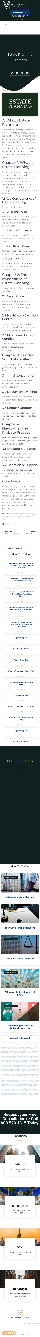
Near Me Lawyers (28, 1046)
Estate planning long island (31, 1089)
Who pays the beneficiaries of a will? (20, 993)
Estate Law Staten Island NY (6, 1080)
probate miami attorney (17, 1057)
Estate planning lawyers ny (21, 1089)
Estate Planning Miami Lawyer (19, 1044)
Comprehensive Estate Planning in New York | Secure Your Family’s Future (21, 609)
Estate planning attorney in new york (9, 1083)
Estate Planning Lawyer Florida (13, 1046)
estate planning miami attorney (7, 1057)
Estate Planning (19, 5)
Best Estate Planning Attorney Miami (24, 1050)
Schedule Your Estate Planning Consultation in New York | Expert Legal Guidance (21, 625)
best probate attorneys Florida (6, 1070)
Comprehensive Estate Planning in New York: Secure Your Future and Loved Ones (21, 565)
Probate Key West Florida (13, 1053)
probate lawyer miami (8, 1059)
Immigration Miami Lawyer (8, 1052)
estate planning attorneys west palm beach (28, 1062)
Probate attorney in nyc (5, 1094)
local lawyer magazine (22, 1055)
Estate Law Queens (5, 1081)
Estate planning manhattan (6, 1090)
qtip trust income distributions (20, 928)
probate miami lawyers (26, 1057)
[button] (6, 25)
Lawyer (21, 6)
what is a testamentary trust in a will (21, 671)
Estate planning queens (15, 1090)
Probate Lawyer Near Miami (13, 1047)
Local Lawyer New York (28, 1081)
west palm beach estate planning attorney (23, 1064)
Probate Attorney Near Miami (14, 1048)
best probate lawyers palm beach (29, 1070)
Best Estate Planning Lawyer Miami (10, 1050)
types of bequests (21, 638)
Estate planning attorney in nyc (22, 1083)
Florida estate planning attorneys (15, 1073)
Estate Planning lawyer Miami (19, 1052)
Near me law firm (6, 1092)
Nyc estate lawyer (13, 1092)
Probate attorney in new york (33, 1093)
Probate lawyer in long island (25, 1094)
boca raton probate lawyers (29, 1065)
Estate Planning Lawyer (20, 1317)
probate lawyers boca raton (12, 1068)
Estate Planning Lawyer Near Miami (24, 1047)
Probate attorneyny (20, 1092)
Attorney (31, 1323)
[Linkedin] (22, 19)
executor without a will (21, 649)
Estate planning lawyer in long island (18, 1086)
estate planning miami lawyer (20, 1056)
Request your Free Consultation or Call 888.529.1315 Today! (20, 1119)
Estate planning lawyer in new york (12, 1088)
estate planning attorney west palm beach (11, 1062)
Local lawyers (30, 1090)
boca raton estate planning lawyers (17, 1065)
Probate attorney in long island (10, 1093)
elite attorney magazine (10, 1056)
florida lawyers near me (26, 1073)
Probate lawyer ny (28, 1092)
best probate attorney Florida (33, 1069)
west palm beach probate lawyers (15, 1066)
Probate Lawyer (31, 1068)
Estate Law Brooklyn (13, 1081)
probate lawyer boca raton (23, 1068)
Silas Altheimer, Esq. (21, 695)
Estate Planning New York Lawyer (7, 1044)
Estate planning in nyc (19, 1085)
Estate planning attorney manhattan (12, 1084)
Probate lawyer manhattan (18, 1095)
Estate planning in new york (9, 1085)
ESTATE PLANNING (9, 524)
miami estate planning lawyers (21, 1074)
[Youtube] (20, 19)
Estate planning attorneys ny (24, 1084)
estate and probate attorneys (20, 897)
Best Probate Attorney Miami (25, 1048)
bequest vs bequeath (20, 1038)
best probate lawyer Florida (18, 1070)
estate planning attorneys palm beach (20, 1061)
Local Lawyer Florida (29, 1052)
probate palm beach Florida (12, 1075)
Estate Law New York (26, 1080)
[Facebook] (15, 19)
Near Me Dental (22, 1046)
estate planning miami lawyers (32, 1056)
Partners (38, 1323)
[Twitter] (18, 19)
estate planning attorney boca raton (29, 1060)
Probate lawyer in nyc (9, 1095)
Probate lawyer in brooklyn (15, 1094)
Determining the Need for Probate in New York (20, 1027)
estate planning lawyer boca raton (26, 1059)
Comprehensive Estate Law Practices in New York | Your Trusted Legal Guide (21, 594)
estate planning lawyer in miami (29, 1071)
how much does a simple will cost (20, 960)
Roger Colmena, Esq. (21, 660)
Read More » (21, 573)
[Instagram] (25, 19)
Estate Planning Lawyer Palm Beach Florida (19, 1051)
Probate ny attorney (27, 1095)
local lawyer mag (14, 1055)
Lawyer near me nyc (24, 1090)
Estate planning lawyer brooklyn (30, 1085)
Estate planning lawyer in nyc (24, 1088)
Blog (14, 60)
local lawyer (8, 1055)
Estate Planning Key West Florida (24, 1053)
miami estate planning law (10, 1074)
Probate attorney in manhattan (21, 1093)
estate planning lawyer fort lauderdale (16, 1071)
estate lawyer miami (16, 1059)
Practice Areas (7, 90)
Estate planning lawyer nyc (10, 1089)
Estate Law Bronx (20, 1081)
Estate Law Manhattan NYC (17, 1080)
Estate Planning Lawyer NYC (30, 1044)
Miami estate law (31, 1075)
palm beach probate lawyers (28, 1066)
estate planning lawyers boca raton (15, 1060)
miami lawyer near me (31, 1074)
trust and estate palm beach (22, 1075)
